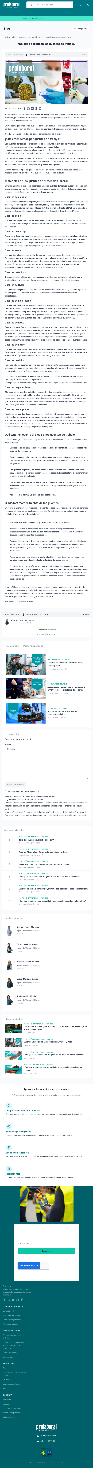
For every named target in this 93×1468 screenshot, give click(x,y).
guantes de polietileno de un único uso (31, 404)
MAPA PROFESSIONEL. (65, 318)
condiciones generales (36, 1259)
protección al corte (14, 280)
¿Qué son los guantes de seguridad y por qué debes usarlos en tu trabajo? (52, 901)
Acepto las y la (41, 1259)
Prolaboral (7, 37)
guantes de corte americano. (54, 245)
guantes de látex (52, 340)
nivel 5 (27, 261)
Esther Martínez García (27, 979)
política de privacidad (31, 791)
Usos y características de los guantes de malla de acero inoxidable (49, 876)
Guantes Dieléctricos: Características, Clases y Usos (65, 664)
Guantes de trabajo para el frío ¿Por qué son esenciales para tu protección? (53, 889)
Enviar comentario (15, 784)
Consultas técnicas (11, 1353)
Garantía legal (8, 1311)
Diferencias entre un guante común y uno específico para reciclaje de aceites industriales (55, 1028)
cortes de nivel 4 (12, 261)
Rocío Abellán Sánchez (27, 996)
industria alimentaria (30, 376)
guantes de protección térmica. (65, 211)
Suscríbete (47, 1251)
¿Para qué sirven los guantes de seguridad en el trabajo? (44, 864)
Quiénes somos (9, 1357)
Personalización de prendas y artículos (14, 1336)
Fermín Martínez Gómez (28, 944)
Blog (7, 28)
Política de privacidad (11, 1315)
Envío (5, 1368)
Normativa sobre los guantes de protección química (62, 712)
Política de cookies (10, 1324)
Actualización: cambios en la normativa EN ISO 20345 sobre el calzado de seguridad (66, 688)
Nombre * (8, 744)
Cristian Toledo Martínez (28, 927)
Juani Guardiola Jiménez (28, 961)
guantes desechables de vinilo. (75, 383)
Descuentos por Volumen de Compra (14, 1374)
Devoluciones (8, 1380)
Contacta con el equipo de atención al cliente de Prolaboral (13, 1345)
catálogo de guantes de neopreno (37, 426)
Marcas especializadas (12, 1384)
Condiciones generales (12, 1320)
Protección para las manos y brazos (29, 37)
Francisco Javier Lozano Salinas (40, 55)
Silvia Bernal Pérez (25, 843)
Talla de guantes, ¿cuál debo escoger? (36, 840)
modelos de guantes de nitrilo (52, 355)
